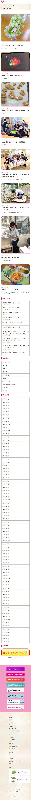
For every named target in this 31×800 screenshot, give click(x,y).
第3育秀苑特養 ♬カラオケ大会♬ (12, 327)
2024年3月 (6, 490)
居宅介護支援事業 (13, 746)
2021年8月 (6, 588)
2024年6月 (6, 481)
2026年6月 (6, 405)
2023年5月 (6, 522)
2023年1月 (6, 534)
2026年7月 (6, 402)
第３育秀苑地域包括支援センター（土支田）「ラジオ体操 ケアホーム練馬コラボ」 (16, 339)
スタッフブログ (7, 362)
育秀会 (5, 368)
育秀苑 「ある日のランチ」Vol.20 (13, 322)
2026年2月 (6, 418)
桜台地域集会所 (12, 728)
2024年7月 (6, 478)
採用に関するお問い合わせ (14, 761)
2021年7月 (6, 591)
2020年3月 (6, 641)
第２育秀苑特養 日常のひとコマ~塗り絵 (14, 352)
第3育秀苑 (6, 378)
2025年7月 (6, 440)
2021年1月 (6, 610)
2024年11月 (6, 465)
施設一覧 (11, 717)
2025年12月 (6, 424)
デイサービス (6, 381)
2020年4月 (6, 638)
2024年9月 (6, 471)
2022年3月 (6, 566)
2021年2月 (6, 607)
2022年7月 (6, 553)
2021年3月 (6, 604)
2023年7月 (6, 515)
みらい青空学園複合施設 (14, 731)
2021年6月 (6, 594)
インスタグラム (7, 365)
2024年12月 (6, 462)
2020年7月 (6, 629)
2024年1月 (6, 497)
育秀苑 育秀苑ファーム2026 (11, 317)
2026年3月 (6, 415)
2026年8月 (6, 399)
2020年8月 (6, 626)
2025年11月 (6, 427)
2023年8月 (6, 512)
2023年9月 (6, 509)
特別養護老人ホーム (13, 737)
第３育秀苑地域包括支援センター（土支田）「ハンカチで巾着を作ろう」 (16, 346)
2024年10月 (6, 468)
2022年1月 (6, 572)
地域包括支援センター (9, 384)
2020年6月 (6, 632)
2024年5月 (6, 484)
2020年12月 (6, 613)
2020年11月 (6, 616)
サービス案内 (11, 734)
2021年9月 (6, 585)
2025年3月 (6, 452)
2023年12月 (6, 500)
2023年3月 (6, 528)
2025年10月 (6, 430)
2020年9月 (6, 622)
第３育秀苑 (11, 724)
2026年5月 (6, 408)
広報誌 (5, 390)
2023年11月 (6, 503)
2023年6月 (6, 519)
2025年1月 (6, 459)
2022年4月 (6, 563)
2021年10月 (6, 582)
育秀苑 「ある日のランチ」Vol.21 (12, 312)
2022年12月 (6, 537)
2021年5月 (6, 597)
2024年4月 (6, 487)
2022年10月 (6, 544)
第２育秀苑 (11, 722)
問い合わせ (11, 763)
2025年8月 (6, 437)
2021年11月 (6, 578)
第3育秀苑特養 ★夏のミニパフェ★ (12, 303)
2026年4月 (6, 412)
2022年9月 (6, 547)
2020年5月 (6, 635)
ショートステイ (12, 739)
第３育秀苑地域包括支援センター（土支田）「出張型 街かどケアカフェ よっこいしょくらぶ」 (16, 333)
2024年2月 (6, 493)
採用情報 (5, 387)
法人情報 (11, 752)
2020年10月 (6, 619)
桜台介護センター (12, 726)
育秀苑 (5, 372)
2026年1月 (6, 421)
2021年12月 (6, 575)
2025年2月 (6, 456)
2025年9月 (6, 434)
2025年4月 (6, 449)
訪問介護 (11, 743)
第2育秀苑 (6, 375)
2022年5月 (6, 560)
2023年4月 (6, 525)
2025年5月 (6, 446)
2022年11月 (6, 541)
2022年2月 (6, 569)
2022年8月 (6, 550)
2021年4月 (6, 600)
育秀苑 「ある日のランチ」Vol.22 (12, 307)
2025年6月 (6, 443)
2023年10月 (6, 506)
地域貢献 (11, 754)
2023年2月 (6, 531)
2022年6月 (6, 556)
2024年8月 (6, 474)
